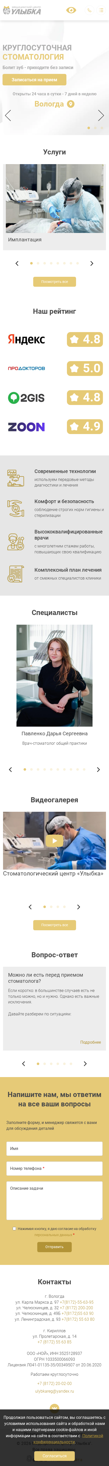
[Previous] (9, 115)
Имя (14, 1148)
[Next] (99, 115)
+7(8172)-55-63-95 (77, 1302)
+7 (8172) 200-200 (76, 1307)
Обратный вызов (89, 10)
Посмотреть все (54, 282)
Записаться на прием (34, 79)
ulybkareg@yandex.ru (54, 1391)
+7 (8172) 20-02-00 (54, 1383)
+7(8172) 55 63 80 (78, 1319)
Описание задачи (26, 1188)
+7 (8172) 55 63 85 (54, 1342)
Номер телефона (26, 1168)
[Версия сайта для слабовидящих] (71, 10)
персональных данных (53, 1235)
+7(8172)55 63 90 (78, 1313)
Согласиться (55, 1456)
